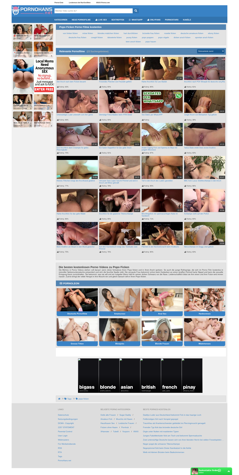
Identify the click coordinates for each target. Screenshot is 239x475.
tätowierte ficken (114, 37)
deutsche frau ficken (77, 37)
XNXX (135, 431)
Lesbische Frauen (126, 423)
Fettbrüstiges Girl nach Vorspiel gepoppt (160, 419)
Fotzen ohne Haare (109, 427)
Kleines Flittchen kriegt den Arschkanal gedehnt (76, 181)
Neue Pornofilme (81, 20)
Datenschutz (63, 415)
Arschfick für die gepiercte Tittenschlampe (116, 214)
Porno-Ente (58, 3)
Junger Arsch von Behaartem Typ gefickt (200, 115)
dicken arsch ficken (182, 37)
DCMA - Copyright (66, 423)
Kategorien (60, 20)
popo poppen (148, 37)
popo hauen (151, 41)
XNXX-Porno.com (103, 3)
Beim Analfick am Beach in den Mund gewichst (75, 247)
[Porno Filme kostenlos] (32, 16)
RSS (60, 448)
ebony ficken (213, 33)
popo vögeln (163, 37)
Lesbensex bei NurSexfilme (80, 3)
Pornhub (125, 427)
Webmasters (63, 440)
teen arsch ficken (133, 41)
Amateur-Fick (106, 419)
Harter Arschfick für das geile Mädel (71, 214)
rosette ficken (170, 33)
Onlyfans (155, 20)
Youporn (126, 431)
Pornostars (171, 20)
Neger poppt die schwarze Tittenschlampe (161, 444)
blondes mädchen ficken (108, 33)
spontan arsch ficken (204, 37)
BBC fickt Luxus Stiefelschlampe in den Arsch (202, 181)
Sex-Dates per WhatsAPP (152, 115)
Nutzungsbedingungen (68, 419)
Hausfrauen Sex (108, 423)
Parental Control (65, 431)
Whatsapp (136, 20)
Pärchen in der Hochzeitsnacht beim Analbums (160, 247)
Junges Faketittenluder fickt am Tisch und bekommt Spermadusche (172, 436)
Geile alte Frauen (108, 415)
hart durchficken (131, 33)
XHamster (105, 431)
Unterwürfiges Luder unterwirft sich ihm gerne (75, 115)
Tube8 (116, 431)
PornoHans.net (64, 460)
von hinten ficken (70, 33)
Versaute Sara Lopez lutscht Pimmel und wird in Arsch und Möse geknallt (118, 182)
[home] (59, 399)
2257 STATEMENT (66, 427)
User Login (62, 436)
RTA (60, 452)
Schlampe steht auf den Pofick (196, 214)
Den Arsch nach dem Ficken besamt (71, 82)
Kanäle (187, 20)
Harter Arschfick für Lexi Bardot (154, 82)
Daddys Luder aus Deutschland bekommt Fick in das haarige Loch (172, 415)
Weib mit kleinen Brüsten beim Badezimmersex (163, 452)
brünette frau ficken (150, 33)
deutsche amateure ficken (192, 33)
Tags (60, 456)
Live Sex (102, 20)
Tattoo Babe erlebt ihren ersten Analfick (200, 148)
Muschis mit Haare (124, 419)
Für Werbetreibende (67, 444)
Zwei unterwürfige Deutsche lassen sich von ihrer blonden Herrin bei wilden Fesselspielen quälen (183, 440)
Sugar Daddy (125, 415)
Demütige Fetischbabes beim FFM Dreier (115, 115)
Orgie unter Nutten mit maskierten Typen (161, 431)
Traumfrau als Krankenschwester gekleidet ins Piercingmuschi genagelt (174, 423)
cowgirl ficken (97, 37)
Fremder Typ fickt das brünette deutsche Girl (162, 427)
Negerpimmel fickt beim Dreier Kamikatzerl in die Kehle (167, 448)
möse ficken (87, 33)
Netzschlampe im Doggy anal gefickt (199, 247)
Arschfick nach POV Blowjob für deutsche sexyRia (204, 82)
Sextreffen (117, 20)
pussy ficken (131, 37)
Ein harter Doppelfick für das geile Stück (115, 148)
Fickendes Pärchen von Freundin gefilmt (115, 82)
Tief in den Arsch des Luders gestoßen (157, 181)
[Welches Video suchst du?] (136, 10)
